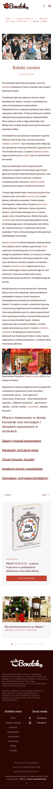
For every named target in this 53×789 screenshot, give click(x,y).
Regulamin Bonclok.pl (26, 772)
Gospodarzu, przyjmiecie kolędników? (25, 478)
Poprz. (8, 495)
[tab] (11, 644)
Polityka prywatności (26, 763)
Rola (44, 246)
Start (13, 718)
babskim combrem (11, 143)
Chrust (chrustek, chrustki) (18, 459)
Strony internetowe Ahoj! (36, 779)
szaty (37, 196)
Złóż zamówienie (26, 578)
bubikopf (6, 220)
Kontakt (13, 750)
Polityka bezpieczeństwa (26, 767)
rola (36, 212)
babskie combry (41, 151)
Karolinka (33, 407)
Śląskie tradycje (13, 723)
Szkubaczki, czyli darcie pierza (20, 450)
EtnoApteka (13, 732)
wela (45, 204)
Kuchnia (13, 727)
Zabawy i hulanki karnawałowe (21, 441)
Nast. (45, 495)
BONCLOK (21, 563)
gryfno (39, 204)
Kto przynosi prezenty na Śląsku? (24, 627)
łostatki (5, 87)
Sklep (13, 746)
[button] (44, 6)
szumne (30, 196)
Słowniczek (13, 736)
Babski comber (40, 21)
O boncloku (13, 741)
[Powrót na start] (15, 6)
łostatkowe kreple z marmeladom (22, 469)
